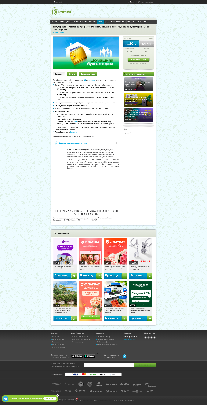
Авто (86, 21)
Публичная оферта (103, 342)
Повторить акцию (138, 59)
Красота (61, 21)
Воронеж (57, 2)
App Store (77, 356)
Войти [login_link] (132, 2)
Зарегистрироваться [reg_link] (147, 2)
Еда (56, 21)
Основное (59, 74)
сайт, (75, 122)
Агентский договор (103, 337)
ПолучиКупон (121, 21)
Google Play (89, 356)
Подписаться (50, 398)
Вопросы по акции (88, 74)
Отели (144, 21)
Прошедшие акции (78, 342)
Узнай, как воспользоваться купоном (73, 143)
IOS (84, 80)
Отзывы (72, 74)
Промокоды (136, 21)
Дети (129, 21)
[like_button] (150, 39)
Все (52, 22)
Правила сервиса (58, 344)
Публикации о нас (58, 339)
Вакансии (55, 342)
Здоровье (69, 21)
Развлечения (78, 21)
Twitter (151, 337)
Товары (100, 21)
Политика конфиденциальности (108, 344)
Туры (106, 21)
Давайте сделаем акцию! (80, 337)
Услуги (112, 21)
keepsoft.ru (74, 132)
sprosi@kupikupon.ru (131, 337)
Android (92, 80)
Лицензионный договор (105, 339)
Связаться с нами (130, 340)
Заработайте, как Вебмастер (81, 339)
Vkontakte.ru (148, 337)
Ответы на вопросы (58, 347)
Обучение (92, 21)
